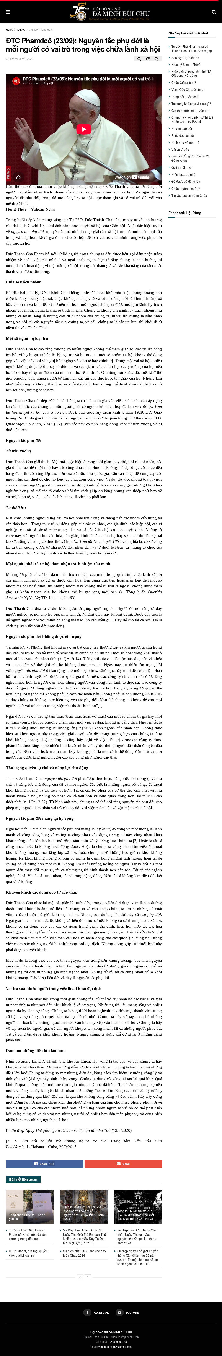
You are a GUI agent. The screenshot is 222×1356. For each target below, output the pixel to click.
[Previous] (80, 1277)
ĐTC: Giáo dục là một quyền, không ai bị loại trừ (29, 1253)
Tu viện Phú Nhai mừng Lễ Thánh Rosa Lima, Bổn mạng (191, 48)
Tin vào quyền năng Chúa (189, 195)
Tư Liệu (20, 29)
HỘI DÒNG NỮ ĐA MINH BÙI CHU (111, 1332)
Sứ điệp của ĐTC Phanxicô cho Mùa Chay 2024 (84, 1253)
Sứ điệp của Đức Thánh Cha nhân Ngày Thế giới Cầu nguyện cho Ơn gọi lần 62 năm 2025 (83, 1213)
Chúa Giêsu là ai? (183, 82)
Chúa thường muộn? (185, 188)
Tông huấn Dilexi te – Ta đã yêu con (27, 1217)
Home (9, 29)
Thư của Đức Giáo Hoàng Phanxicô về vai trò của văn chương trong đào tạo (28, 1234)
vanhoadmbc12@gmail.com (115, 1346)
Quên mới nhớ (181, 167)
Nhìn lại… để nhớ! (183, 174)
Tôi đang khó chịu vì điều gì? (191, 103)
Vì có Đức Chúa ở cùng (187, 89)
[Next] (88, 1277)
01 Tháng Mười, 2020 (19, 58)
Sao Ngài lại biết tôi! (185, 57)
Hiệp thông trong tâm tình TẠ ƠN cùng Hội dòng (191, 73)
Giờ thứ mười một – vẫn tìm (190, 110)
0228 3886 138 (118, 1341)
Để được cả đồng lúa (185, 181)
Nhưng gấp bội (181, 128)
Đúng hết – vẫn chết (185, 96)
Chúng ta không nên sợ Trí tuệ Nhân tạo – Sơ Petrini (192, 119)
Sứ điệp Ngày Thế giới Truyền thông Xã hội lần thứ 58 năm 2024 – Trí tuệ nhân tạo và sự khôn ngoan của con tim (137, 1257)
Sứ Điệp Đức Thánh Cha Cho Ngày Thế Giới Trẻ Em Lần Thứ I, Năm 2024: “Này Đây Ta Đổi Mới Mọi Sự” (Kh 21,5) (84, 1236)
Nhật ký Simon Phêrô (186, 64)
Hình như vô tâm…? (185, 142)
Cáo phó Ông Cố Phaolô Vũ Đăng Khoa (190, 158)
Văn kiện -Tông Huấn (41, 29)
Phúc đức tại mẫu (183, 135)
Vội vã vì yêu (180, 149)
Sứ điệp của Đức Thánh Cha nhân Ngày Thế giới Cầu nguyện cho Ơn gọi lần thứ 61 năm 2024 (137, 1236)
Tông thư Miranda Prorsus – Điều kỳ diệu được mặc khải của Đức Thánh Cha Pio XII (136, 1215)
